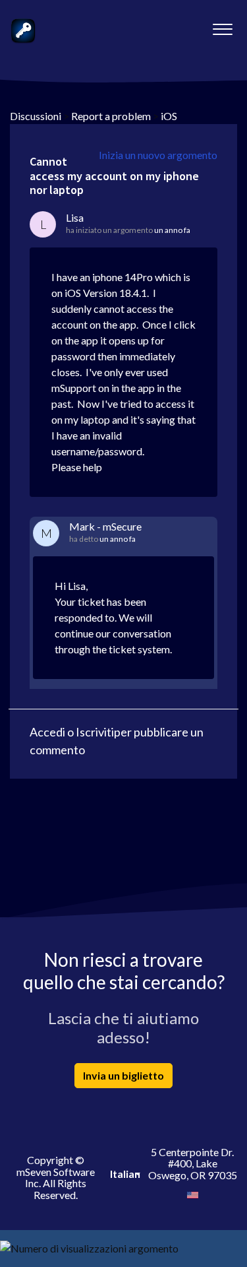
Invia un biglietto (123, 1075)
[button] (222, 26)
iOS (169, 116)
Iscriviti (95, 732)
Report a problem (111, 116)
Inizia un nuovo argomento (158, 154)
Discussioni (35, 116)
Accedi (47, 732)
